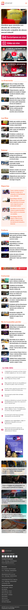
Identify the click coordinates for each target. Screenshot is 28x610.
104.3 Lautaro (5, 596)
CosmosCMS (11, 608)
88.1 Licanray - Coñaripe (7, 594)
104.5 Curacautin (5, 600)
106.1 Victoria (4, 598)
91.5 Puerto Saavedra (6, 601)
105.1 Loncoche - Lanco (7, 592)
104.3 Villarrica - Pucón (7, 591)
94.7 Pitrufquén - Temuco (7, 587)
